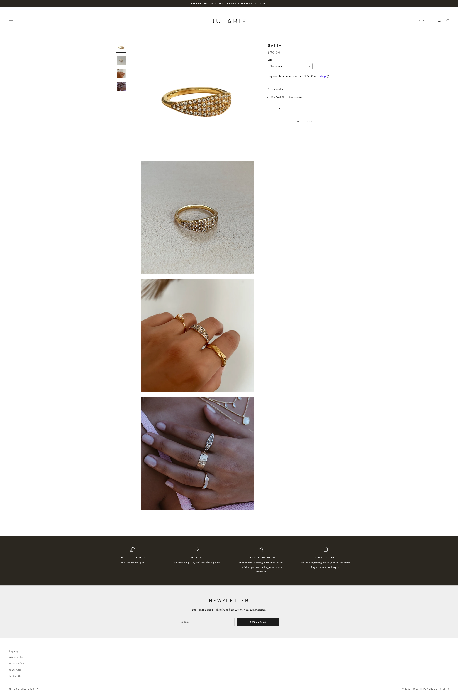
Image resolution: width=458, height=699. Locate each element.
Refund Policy (16, 658)
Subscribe (258, 622)
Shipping (13, 651)
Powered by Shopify (436, 689)
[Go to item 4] (121, 86)
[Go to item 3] (121, 73)
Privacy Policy (17, 664)
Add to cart (304, 122)
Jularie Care (15, 670)
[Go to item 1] (121, 48)
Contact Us (15, 676)
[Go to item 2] (121, 60)
